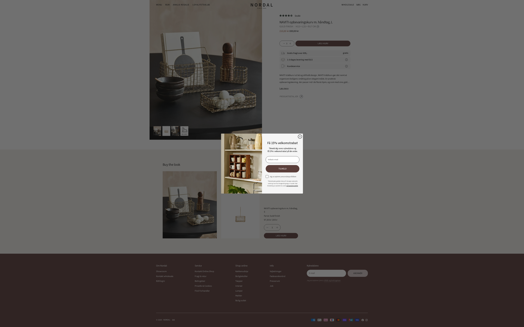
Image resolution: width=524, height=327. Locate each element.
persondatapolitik (292, 186)
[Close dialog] (300, 136)
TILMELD (283, 168)
